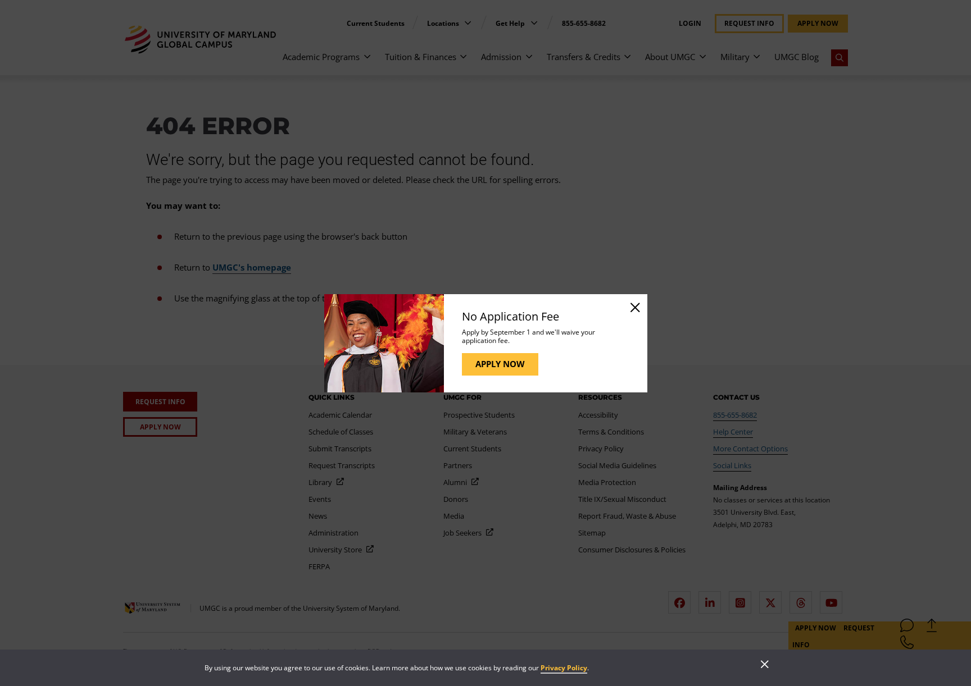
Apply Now (500, 363)
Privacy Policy (564, 668)
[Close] (634, 307)
